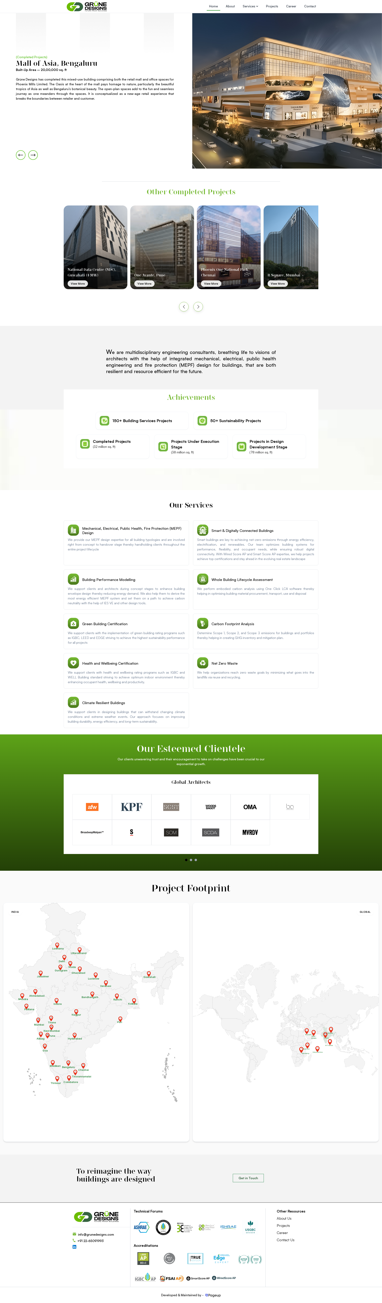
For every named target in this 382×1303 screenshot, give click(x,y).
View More (104, 283)
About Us (284, 1218)
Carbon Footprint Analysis (232, 624)
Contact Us (285, 1240)
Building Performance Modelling (108, 579)
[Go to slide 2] (196, 860)
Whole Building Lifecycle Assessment (242, 579)
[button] (184, 307)
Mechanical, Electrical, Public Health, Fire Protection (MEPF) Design (131, 530)
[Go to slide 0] (186, 860)
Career (291, 6)
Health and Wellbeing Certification (110, 663)
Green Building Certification (105, 624)
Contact (310, 6)
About (230, 6)
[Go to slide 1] (191, 860)
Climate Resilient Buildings (103, 703)
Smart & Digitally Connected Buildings (242, 530)
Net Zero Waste (224, 663)
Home (213, 6)
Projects (272, 6)
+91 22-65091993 (90, 1241)
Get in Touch (248, 1178)
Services (249, 6)
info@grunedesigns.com (96, 1234)
